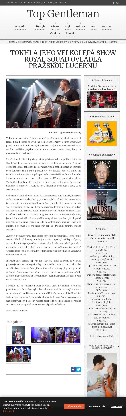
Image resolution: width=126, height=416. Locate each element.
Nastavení (116, 406)
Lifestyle (40, 25)
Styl (67, 25)
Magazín (20, 25)
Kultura (80, 25)
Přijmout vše (74, 406)
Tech (93, 25)
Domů (12, 42)
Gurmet (107, 25)
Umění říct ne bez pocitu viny (102, 308)
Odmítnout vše (97, 406)
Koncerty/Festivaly (28, 42)
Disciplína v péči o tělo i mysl (102, 293)
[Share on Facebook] (73, 371)
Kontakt (71, 32)
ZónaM (55, 25)
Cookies (55, 32)
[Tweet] (78, 371)
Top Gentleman (63, 14)
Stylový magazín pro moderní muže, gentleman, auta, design (36, 2)
